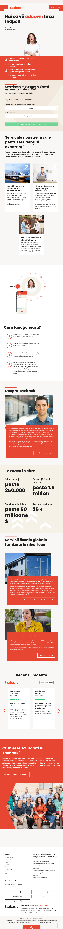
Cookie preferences (31, 928)
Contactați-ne (9, 857)
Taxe (6, 862)
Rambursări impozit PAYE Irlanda (41, 861)
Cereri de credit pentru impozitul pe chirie (44, 870)
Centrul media (9, 867)
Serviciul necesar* (10, 112)
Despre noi (8, 860)
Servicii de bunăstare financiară (13, 884)
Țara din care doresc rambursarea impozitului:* (20, 105)
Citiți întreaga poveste (43, 453)
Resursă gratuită (45, 655)
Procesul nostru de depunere (40, 877)
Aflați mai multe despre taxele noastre (38, 600)
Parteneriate (8, 869)
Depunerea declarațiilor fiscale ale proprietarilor (42, 867)
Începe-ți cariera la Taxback (15, 774)
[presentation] (4, 711)
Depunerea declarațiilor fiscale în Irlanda (43, 863)
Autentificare (56, 8)
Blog (6, 871)
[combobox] (31, 108)
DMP (6, 874)
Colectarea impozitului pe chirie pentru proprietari (43, 874)
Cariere (7, 864)
